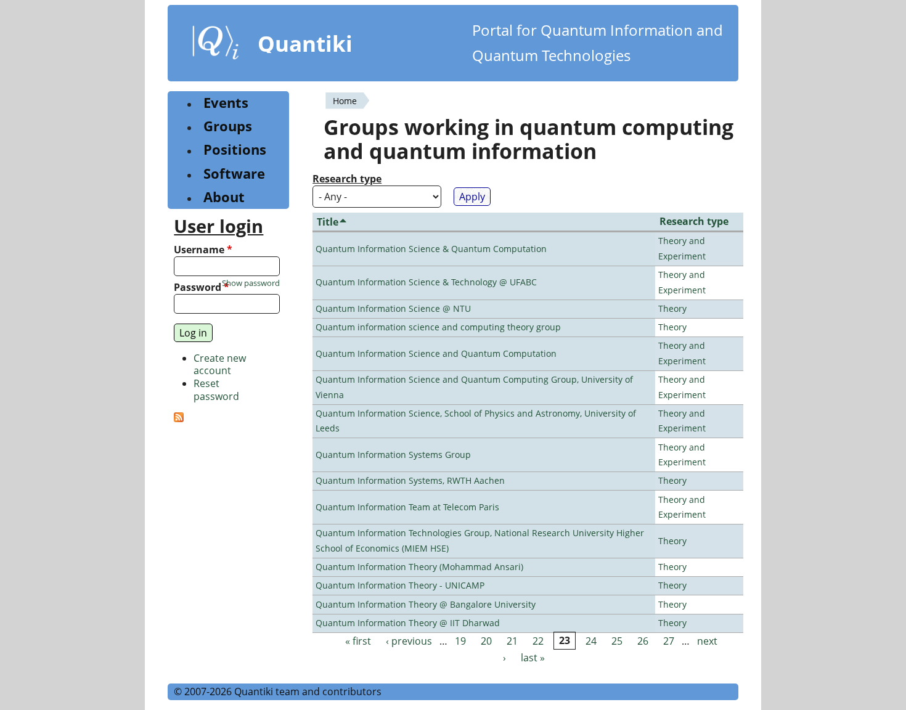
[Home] (216, 45)
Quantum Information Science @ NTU (393, 308)
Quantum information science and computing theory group (438, 327)
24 (591, 641)
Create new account (220, 364)
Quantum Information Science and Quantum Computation (436, 353)
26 (642, 641)
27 (668, 641)
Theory (672, 308)
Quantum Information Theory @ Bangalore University (426, 604)
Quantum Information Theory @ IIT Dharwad (408, 623)
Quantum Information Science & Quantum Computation (431, 249)
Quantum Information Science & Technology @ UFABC (426, 282)
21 (512, 641)
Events (225, 102)
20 (486, 641)
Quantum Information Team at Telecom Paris (407, 507)
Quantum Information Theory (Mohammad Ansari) (419, 567)
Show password (251, 283)
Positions (234, 149)
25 (616, 641)
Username (203, 249)
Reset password (216, 390)
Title (327, 222)
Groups (227, 126)
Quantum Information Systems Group (393, 454)
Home (345, 101)
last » (533, 657)
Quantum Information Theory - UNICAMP (400, 585)
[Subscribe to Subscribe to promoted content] (179, 418)
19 (460, 641)
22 (538, 641)
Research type (347, 179)
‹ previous (409, 641)
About (224, 196)
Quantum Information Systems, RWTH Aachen (410, 480)
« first (358, 641)
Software (234, 173)
